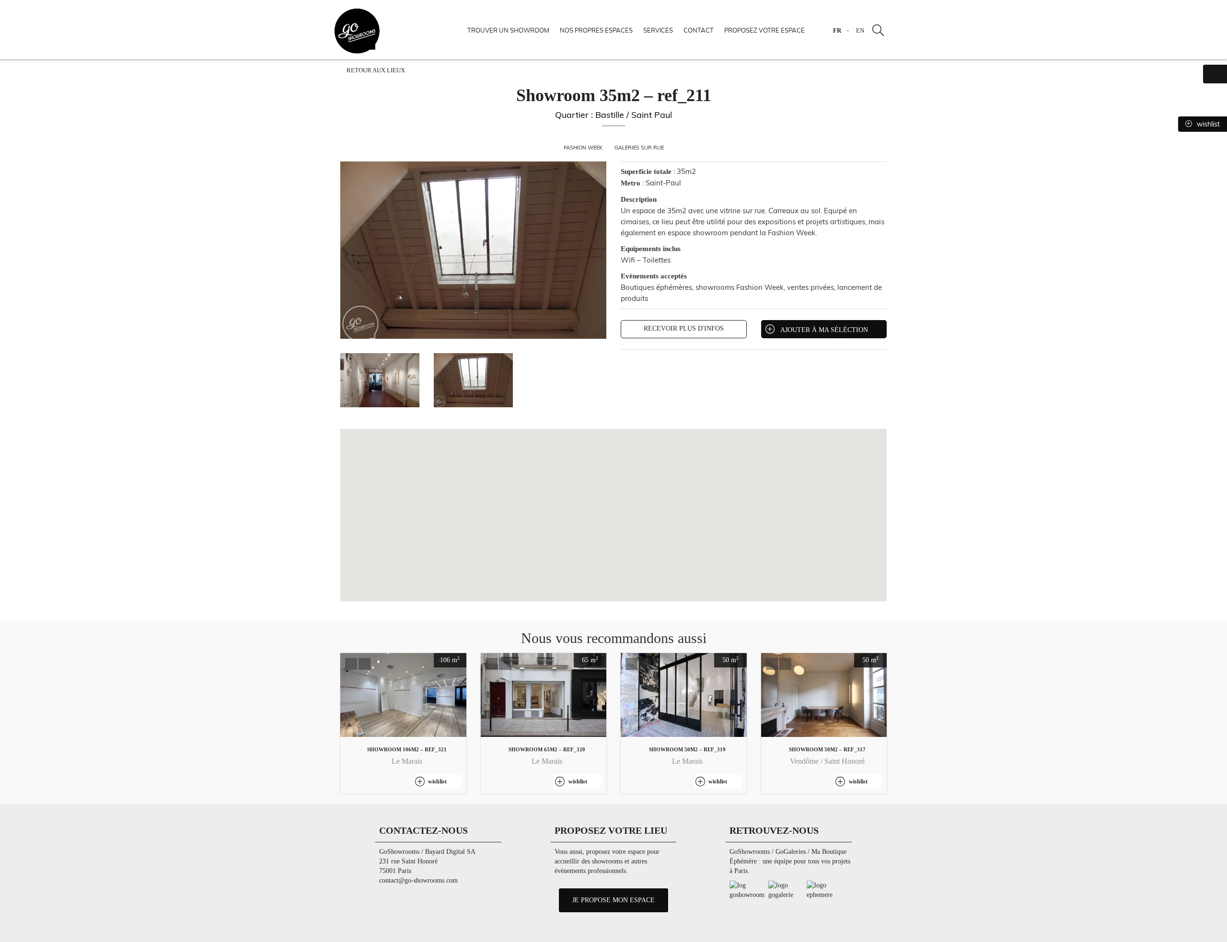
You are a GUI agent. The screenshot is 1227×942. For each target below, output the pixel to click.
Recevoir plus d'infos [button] (684, 328)
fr (837, 30)
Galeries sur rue (639, 147)
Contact (698, 30)
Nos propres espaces (596, 30)
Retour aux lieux (375, 70)
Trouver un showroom (508, 30)
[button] (351, 664)
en (860, 30)
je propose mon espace (613, 900)
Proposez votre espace (764, 30)
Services (658, 30)
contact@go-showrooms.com (418, 880)
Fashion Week (584, 147)
